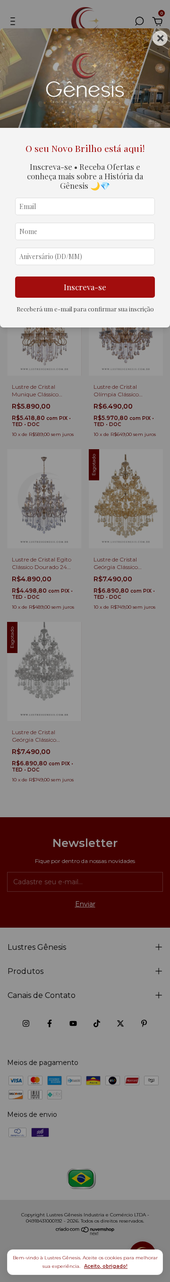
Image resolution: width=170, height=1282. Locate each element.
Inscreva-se (85, 287)
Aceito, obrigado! (106, 1266)
